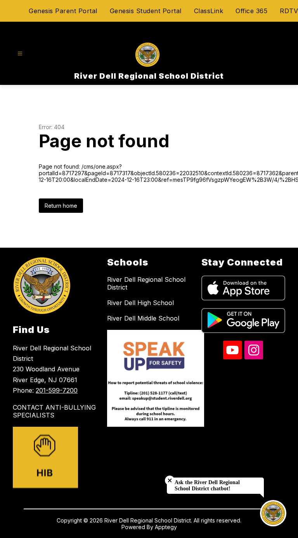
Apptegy (166, 527)
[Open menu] (20, 53)
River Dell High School (140, 303)
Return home (61, 205)
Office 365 (251, 11)
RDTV (289, 11)
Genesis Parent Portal (63, 11)
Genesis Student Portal (146, 11)
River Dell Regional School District (146, 283)
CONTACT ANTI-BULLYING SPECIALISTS (54, 411)
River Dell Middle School (143, 318)
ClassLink (209, 11)
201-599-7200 (57, 390)
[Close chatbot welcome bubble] (170, 480)
